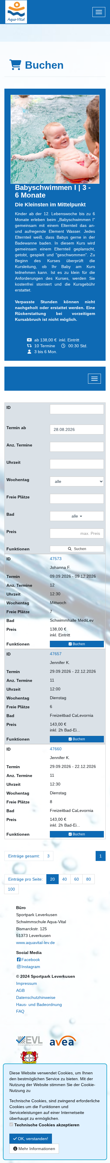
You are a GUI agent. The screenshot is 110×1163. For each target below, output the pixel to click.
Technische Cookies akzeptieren (46, 1124)
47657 (56, 653)
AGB (20, 990)
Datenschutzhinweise (35, 997)
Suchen (79, 549)
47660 (56, 748)
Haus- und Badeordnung (39, 1004)
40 (64, 879)
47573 (56, 558)
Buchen (78, 644)
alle (75, 516)
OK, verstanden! (32, 1138)
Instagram (30, 966)
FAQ (20, 1011)
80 (88, 879)
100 (11, 889)
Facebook (30, 959)
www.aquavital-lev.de (35, 942)
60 (76, 879)
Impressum (26, 983)
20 (52, 879)
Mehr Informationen (36, 1148)
